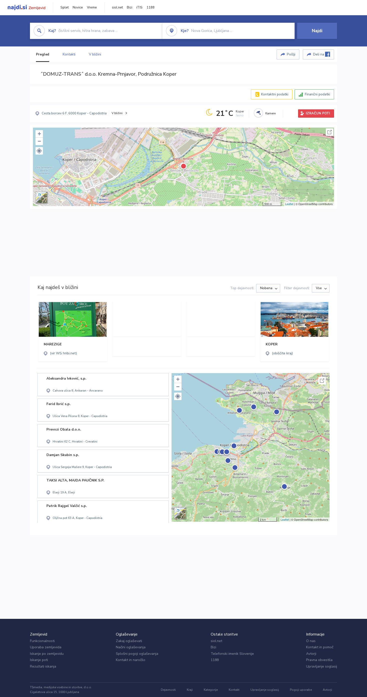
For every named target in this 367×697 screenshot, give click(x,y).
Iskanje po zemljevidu (47, 653)
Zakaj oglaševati (129, 641)
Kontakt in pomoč (319, 647)
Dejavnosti (168, 690)
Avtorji (311, 653)
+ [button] (39, 134)
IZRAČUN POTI (318, 113)
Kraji (190, 690)
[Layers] (41, 197)
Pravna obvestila (319, 660)
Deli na (319, 54)
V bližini (95, 54)
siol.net (117, 7)
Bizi (129, 7)
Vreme (92, 7)
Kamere (270, 113)
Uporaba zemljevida (45, 647)
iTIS (139, 7)
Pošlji (291, 54)
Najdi (317, 31)
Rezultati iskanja (43, 666)
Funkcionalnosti (42, 641)
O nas (311, 641)
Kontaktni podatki (274, 94)
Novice (78, 7)
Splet (64, 7)
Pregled (42, 54)
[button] (39, 151)
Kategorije (211, 690)
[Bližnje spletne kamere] (258, 112)
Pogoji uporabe (301, 690)
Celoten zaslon (329, 132)
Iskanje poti (39, 660)
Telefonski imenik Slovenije (232, 653)
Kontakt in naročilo (130, 660)
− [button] (39, 141)
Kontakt (234, 690)
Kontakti (69, 54)
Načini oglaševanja (131, 647)
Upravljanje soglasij (321, 666)
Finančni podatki (317, 94)
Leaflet (289, 204)
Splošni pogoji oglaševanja (137, 653)
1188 (151, 7)
